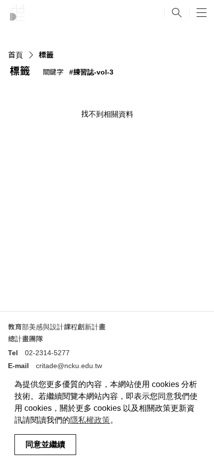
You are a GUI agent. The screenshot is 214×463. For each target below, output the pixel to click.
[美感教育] (17, 12)
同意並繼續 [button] (45, 444)
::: (120, 73)
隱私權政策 (90, 420)
